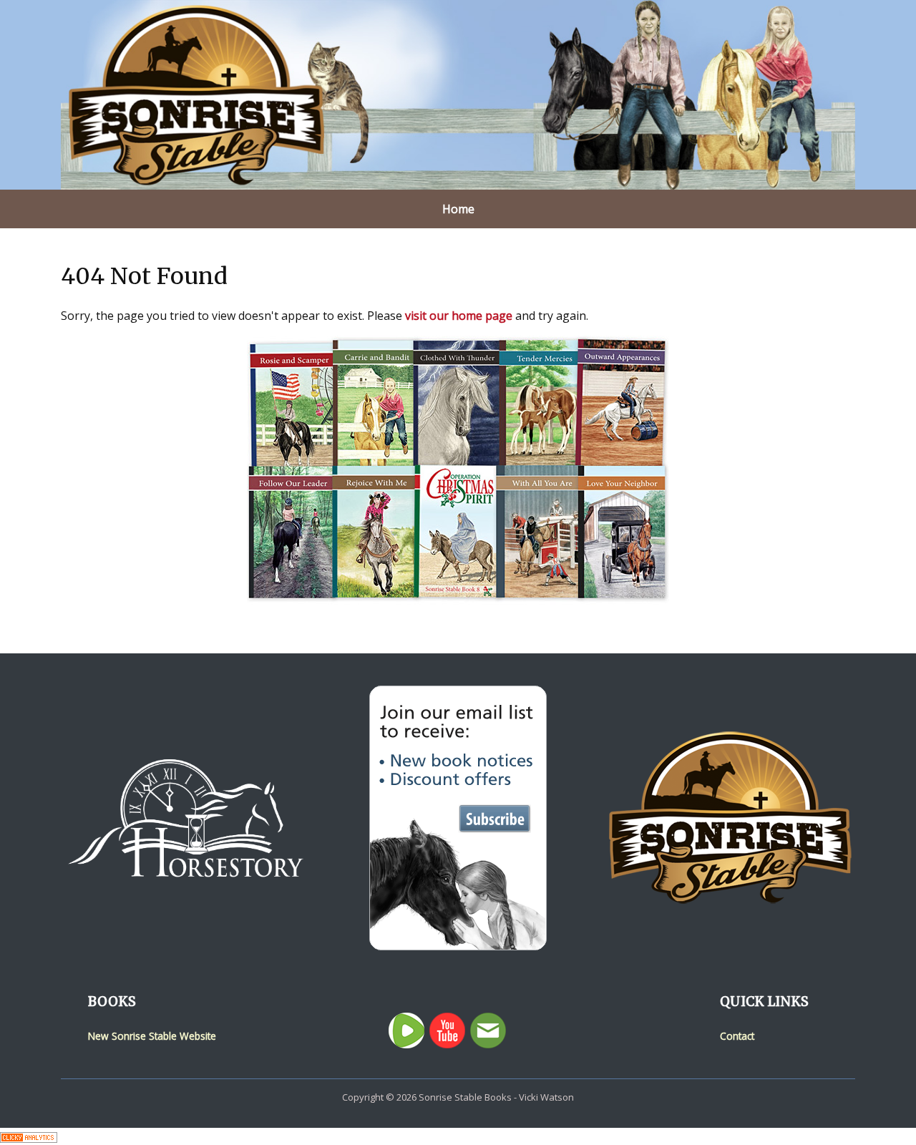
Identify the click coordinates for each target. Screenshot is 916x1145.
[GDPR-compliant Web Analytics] (28, 1136)
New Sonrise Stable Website (152, 1036)
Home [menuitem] (458, 209)
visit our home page (458, 315)
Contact (737, 1036)
